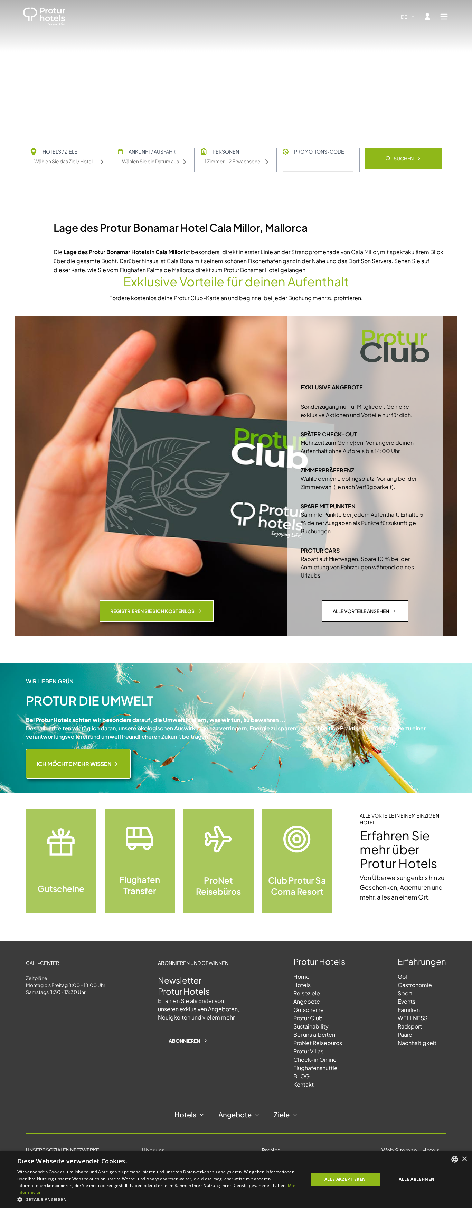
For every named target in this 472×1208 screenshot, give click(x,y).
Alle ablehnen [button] (416, 1179)
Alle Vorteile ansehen (361, 611)
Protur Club (308, 1018)
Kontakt (303, 1084)
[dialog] (236, 1179)
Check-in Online (315, 1059)
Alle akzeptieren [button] (345, 1179)
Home (301, 976)
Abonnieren (184, 1041)
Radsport (410, 1026)
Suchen (404, 158)
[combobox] (408, 16)
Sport (405, 993)
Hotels (302, 984)
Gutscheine (308, 1009)
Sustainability (311, 1026)
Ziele (282, 1114)
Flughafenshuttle (315, 1067)
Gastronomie (415, 984)
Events (406, 1001)
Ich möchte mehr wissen (74, 763)
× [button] (464, 1159)
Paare (405, 1034)
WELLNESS (412, 1018)
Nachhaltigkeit (417, 1042)
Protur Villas (308, 1051)
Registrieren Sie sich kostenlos (152, 611)
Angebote (306, 1001)
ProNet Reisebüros (317, 1042)
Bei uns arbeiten (314, 1034)
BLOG (301, 1076)
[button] (158, 1199)
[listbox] (454, 1159)
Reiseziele (306, 993)
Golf (403, 976)
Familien (409, 1009)
